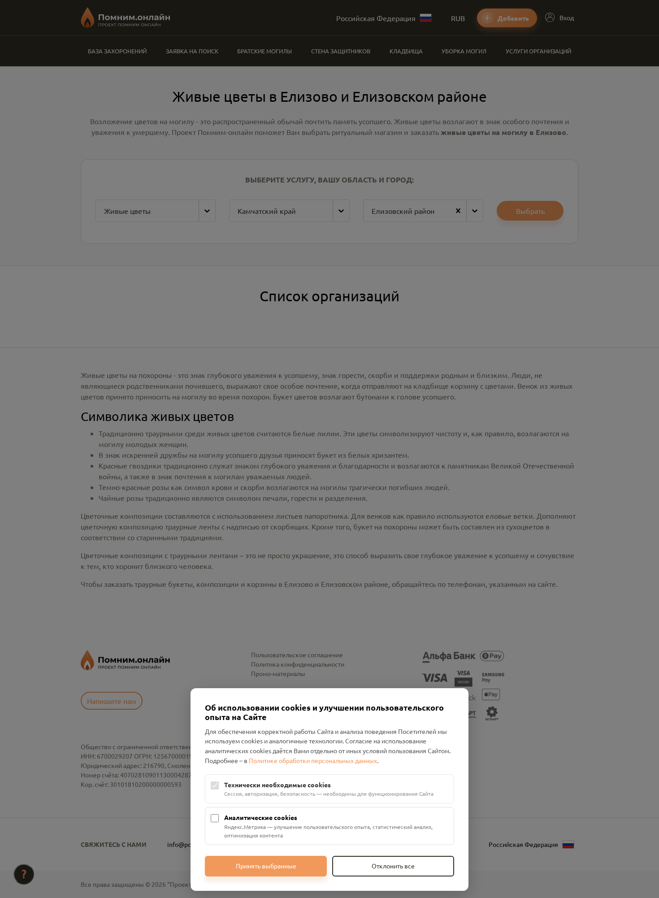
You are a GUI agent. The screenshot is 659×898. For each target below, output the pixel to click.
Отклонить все (393, 866)
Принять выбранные (266, 866)
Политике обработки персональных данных (313, 760)
